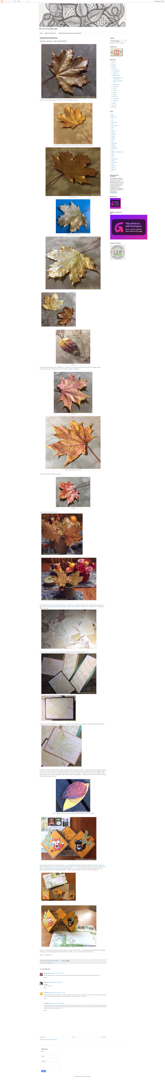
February (115, 98)
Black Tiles (113, 117)
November (115, 72)
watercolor (113, 165)
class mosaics (114, 125)
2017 (113, 68)
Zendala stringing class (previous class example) (69, 33)
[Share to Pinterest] (69, 961)
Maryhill (113, 138)
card (45, 962)
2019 (113, 64)
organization (114, 143)
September (115, 84)
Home (41, 33)
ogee (112, 141)
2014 (113, 107)
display (113, 132)
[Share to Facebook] (67, 961)
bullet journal (114, 122)
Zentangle (48, 962)
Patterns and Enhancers (50, 33)
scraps (112, 153)
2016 (113, 103)
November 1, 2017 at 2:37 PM (57, 1003)
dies (112, 129)
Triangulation (114, 159)
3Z (111, 113)
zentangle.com (113, 192)
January (115, 100)
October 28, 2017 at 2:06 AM (56, 973)
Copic (112, 127)
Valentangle (114, 162)
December (115, 70)
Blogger (89, 1076)
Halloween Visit (116, 75)
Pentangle (113, 146)
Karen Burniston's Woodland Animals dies (64, 866)
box (112, 120)
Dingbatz (113, 131)
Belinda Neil (47, 973)
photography (114, 148)
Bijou (112, 115)
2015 (113, 105)
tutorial (112, 160)
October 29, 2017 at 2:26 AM (55, 982)
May (114, 92)
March (114, 96)
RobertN (46, 982)
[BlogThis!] (64, 961)
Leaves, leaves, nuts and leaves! (117, 78)
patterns (113, 145)
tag (112, 157)
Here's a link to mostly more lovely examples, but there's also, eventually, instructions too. (65, 606)
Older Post (103, 1037)
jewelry (113, 136)
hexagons (113, 134)
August (114, 86)
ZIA (51, 962)
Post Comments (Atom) (51, 1039)
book (112, 118)
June (114, 90)
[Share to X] (65, 961)
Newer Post (43, 1037)
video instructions (57, 868)
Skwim (112, 155)
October (115, 74)
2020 (113, 62)
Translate (121, 43)
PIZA (112, 150)
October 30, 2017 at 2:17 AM (58, 992)
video (112, 164)
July (114, 88)
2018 (113, 66)
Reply (45, 977)
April (114, 94)
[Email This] (62, 961)
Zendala (113, 167)
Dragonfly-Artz (47, 992)
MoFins (113, 139)
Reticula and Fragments (116, 152)
